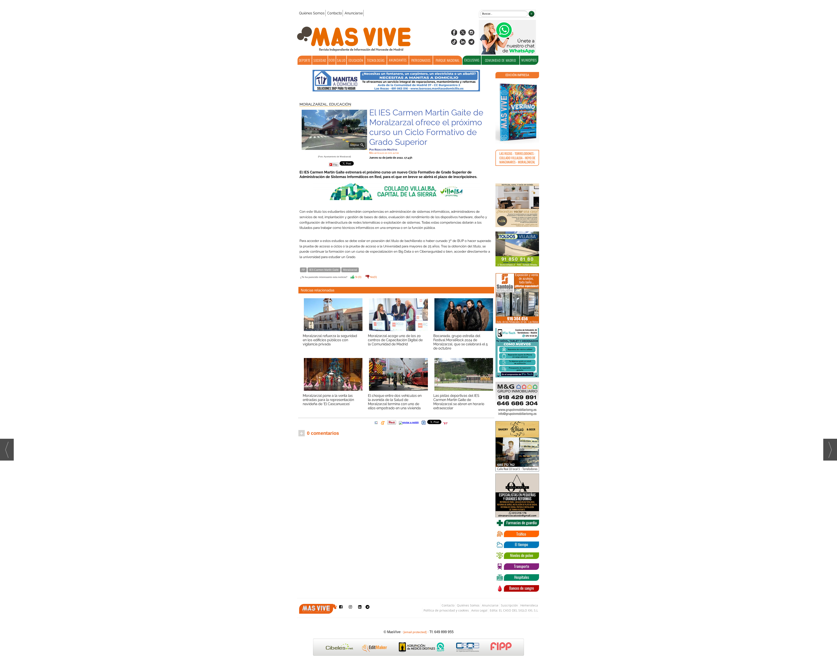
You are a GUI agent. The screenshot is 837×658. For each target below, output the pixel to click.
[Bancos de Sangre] (517, 588)
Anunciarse (354, 13)
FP (303, 269)
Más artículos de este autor (384, 153)
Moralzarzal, (314, 104)
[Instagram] (471, 34)
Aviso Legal (479, 610)
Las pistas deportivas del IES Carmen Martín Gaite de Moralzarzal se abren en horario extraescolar (458, 402)
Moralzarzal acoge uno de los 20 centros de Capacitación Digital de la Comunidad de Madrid (395, 340)
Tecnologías (376, 60)
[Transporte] (517, 566)
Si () (357, 277)
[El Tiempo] (517, 544)
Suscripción (509, 605)
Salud (341, 60)
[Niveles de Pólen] (517, 555)
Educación (356, 60)
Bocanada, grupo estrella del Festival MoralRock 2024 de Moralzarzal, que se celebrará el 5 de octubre (460, 342)
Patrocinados (421, 60)
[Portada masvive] (517, 112)
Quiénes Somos (312, 13)
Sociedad (319, 60)
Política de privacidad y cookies (446, 610)
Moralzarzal (350, 269)
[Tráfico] (517, 533)
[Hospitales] (517, 577)
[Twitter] (462, 34)
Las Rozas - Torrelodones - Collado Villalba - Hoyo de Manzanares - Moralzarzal (517, 157)
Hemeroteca (529, 605)
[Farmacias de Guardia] (517, 523)
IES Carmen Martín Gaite (324, 269)
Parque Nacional (447, 60)
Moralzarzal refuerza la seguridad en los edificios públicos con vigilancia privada (330, 340)
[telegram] (471, 43)
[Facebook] (454, 34)
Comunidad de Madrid (500, 60)
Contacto (334, 13)
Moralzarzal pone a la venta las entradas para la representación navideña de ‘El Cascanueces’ (328, 400)
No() (373, 277)
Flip (335, 164)
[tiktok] (454, 43)
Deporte (304, 60)
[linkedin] (462, 43)
